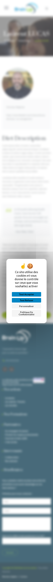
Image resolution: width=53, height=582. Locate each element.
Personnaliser (26, 306)
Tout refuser (26, 300)
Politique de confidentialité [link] (26, 313)
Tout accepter (26, 294)
